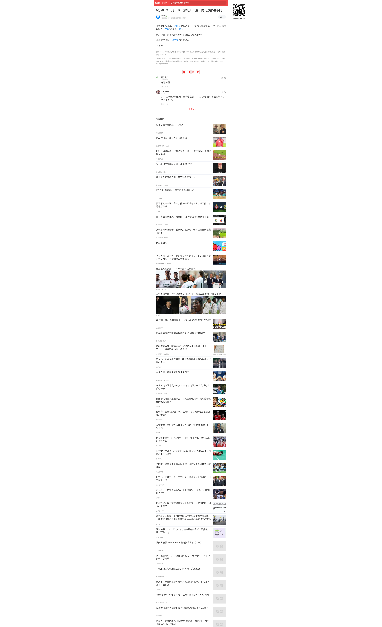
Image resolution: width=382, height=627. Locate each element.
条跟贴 (190, 108)
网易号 (165, 3)
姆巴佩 (175, 40)
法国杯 (177, 25)
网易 (158, 3)
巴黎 (167, 29)
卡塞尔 (180, 29)
